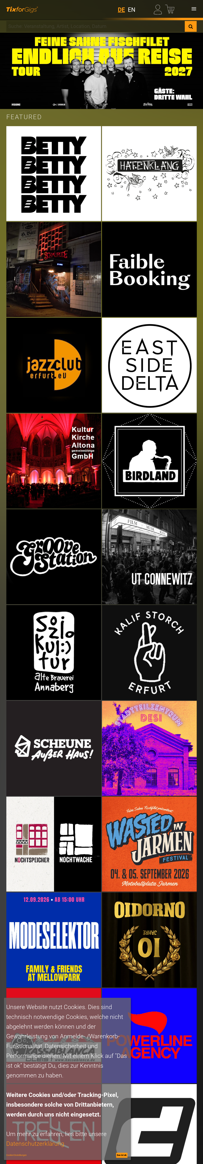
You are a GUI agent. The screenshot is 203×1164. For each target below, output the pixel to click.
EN (131, 9)
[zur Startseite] (22, 9)
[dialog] (67, 1079)
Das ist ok (122, 1155)
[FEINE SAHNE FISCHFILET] (101, 71)
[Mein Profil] (158, 9)
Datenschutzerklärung (35, 1143)
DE (121, 9)
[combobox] (95, 26)
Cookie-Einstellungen (16, 1155)
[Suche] (191, 26)
